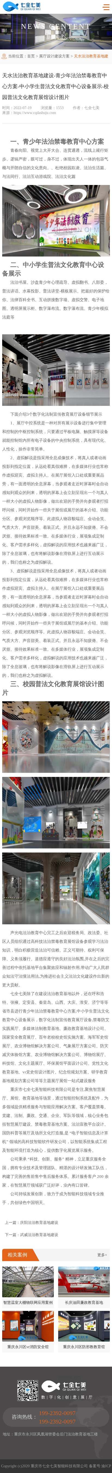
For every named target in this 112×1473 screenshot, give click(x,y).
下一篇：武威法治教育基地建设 (31, 1235)
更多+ (102, 1255)
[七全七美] (22, 10)
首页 (31, 56)
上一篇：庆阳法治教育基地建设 (31, 1223)
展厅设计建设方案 (54, 56)
